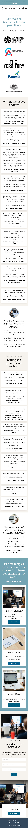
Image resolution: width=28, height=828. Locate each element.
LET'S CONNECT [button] (14, 813)
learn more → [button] (14, 621)
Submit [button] (14, 774)
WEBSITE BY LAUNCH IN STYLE (14, 825)
